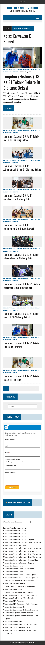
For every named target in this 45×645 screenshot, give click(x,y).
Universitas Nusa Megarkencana (16, 627)
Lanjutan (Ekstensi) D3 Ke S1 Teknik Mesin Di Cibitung (21, 378)
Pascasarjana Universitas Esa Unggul (18, 592)
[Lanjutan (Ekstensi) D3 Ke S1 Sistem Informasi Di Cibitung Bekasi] (22, 275)
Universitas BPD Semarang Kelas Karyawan (21, 604)
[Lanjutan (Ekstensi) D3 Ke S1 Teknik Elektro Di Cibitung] (22, 334)
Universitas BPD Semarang (14, 601)
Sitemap (22, 2)
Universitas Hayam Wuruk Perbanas (18, 612)
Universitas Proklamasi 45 (14, 607)
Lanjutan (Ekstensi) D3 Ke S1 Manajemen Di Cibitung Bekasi (18, 227)
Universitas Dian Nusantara (14, 530)
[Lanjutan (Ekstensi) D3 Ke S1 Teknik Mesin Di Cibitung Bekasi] (22, 127)
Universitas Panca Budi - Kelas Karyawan (20, 624)
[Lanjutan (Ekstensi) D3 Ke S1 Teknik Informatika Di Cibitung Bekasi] (22, 245)
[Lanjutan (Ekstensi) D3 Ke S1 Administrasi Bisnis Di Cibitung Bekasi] (22, 157)
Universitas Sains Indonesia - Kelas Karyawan (22, 548)
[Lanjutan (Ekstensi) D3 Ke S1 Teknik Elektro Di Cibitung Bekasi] (22, 66)
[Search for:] (22, 406)
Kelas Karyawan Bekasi (25, 70)
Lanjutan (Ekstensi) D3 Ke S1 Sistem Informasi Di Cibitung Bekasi (21, 286)
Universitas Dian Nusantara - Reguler (18, 539)
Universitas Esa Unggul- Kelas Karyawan (20, 595)
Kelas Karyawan (9, 70)
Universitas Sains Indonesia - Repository (20, 551)
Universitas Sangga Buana (14, 583)
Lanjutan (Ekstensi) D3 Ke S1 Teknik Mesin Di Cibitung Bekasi (21, 138)
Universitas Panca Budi (12, 621)
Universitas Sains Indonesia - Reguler (18, 563)
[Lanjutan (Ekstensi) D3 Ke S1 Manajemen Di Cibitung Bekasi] (22, 216)
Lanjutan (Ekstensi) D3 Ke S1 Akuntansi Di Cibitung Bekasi (17, 197)
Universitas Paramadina (13, 566)
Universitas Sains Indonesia (14, 545)
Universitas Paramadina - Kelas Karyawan (20, 574)
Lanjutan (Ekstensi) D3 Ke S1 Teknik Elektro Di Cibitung (21, 345)
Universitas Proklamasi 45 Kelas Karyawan (20, 610)
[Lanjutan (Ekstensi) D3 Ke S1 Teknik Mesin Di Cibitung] (22, 366)
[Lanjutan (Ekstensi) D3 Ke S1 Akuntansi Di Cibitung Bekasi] (22, 186)
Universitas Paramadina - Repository (18, 568)
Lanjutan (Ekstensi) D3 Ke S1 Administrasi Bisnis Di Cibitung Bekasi (22, 167)
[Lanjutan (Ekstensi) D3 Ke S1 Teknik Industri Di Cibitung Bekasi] (22, 304)
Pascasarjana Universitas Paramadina (18, 580)
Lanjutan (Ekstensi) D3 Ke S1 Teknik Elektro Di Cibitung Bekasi (21, 82)
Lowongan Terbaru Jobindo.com (19, 502)
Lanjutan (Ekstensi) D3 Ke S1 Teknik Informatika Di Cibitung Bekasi (21, 256)
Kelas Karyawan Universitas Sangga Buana (20, 586)
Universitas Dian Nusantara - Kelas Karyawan (22, 542)
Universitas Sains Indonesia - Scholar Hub (20, 560)
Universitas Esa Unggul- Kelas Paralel (18, 598)
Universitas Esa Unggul (12, 589)
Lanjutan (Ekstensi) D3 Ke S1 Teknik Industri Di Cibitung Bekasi (21, 315)
